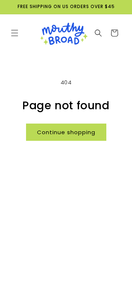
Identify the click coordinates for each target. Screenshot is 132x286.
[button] (15, 33)
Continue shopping (66, 132)
